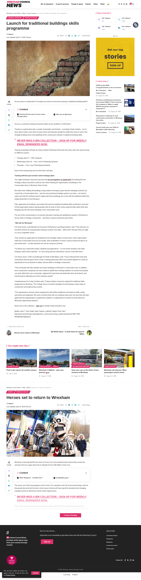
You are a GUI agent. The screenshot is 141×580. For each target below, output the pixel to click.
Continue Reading (70, 515)
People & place (31, 17)
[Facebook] (119, 4)
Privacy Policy (10, 575)
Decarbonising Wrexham (81, 366)
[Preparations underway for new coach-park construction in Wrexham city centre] (129, 118)
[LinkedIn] (126, 4)
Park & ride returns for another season (22, 370)
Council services (15, 17)
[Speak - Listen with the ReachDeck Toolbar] (135, 25)
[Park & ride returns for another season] (22, 358)
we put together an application (59, 180)
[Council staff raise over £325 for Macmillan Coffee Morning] (129, 130)
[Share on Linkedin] (75, 35)
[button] (35, 573)
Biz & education (101, 90)
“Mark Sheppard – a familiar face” (31, 478)
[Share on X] (69, 35)
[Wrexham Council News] (18, 4)
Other (110, 90)
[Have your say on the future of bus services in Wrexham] (87, 358)
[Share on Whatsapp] (72, 35)
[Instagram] (124, 4)
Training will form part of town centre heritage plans (31, 115)
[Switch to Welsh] (108, 4)
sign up (39, 306)
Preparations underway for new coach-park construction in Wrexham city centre (109, 118)
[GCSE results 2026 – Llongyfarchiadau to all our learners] (129, 88)
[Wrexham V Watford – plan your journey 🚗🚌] (54, 358)
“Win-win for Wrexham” (64, 114)
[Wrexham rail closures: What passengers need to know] (119, 358)
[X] (121, 4)
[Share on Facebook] (65, 35)
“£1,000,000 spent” (62, 478)
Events (55, 366)
